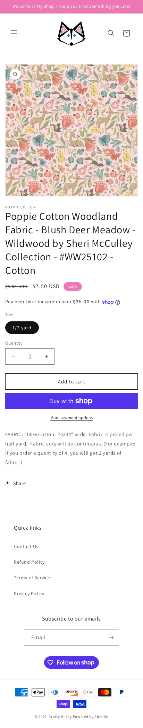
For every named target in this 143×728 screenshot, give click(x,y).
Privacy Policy (29, 593)
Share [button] (19, 483)
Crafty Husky (61, 716)
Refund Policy (29, 562)
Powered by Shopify (91, 716)
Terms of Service (32, 577)
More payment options (71, 417)
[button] (14, 33)
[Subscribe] (111, 638)
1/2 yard (22, 327)
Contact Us (26, 546)
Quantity (14, 343)
